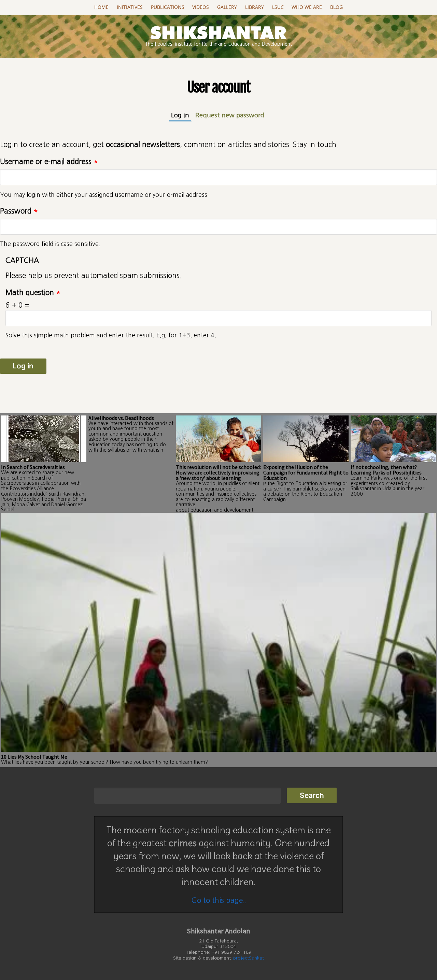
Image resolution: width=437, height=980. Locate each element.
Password (19, 211)
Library (254, 7)
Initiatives (130, 7)
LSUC (278, 7)
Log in (181, 115)
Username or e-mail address (49, 161)
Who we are (307, 7)
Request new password (229, 115)
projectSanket (248, 958)
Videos (200, 7)
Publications (167, 7)
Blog (336, 7)
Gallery (227, 7)
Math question (32, 292)
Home (101, 7)
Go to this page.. (218, 900)
